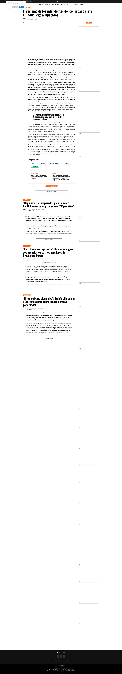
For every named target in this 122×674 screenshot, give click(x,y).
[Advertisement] (89, 56)
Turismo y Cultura (64, 4)
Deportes (71, 4)
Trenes (81, 4)
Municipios (47, 4)
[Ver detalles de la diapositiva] (89, 77)
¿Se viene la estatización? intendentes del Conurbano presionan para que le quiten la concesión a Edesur (48, 116)
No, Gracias (15, 6)
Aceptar (21, 6)
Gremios (76, 4)
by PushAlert (10, 8)
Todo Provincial (31, 210)
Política (41, 4)
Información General (55, 4)
